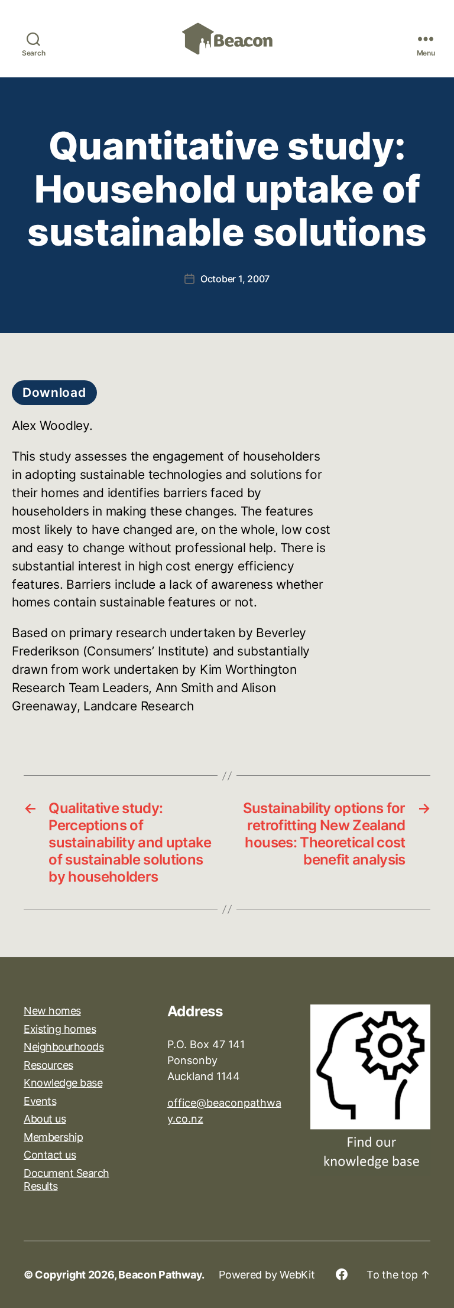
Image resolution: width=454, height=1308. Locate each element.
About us (45, 1119)
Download (54, 392)
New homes (52, 1010)
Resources (48, 1065)
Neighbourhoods (63, 1046)
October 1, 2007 (235, 279)
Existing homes (60, 1029)
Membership (53, 1137)
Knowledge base (63, 1083)
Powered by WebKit (266, 1274)
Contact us (50, 1155)
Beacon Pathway (160, 1274)
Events (40, 1101)
